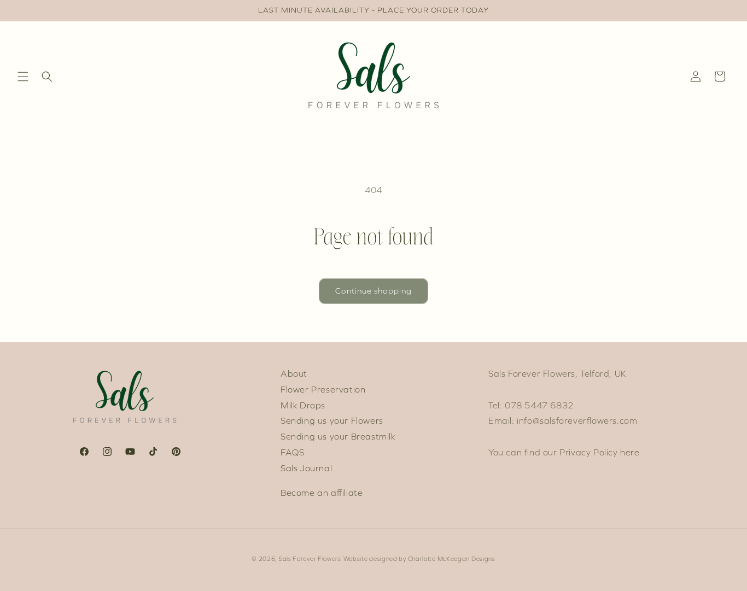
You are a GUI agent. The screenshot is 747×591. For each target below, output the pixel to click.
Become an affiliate (322, 493)
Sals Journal (306, 468)
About (294, 373)
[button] (23, 77)
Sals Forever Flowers (310, 559)
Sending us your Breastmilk (338, 436)
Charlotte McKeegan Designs (451, 559)
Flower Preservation (323, 389)
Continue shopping (373, 291)
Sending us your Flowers (332, 421)
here (629, 452)
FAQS (292, 452)
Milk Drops (303, 405)
